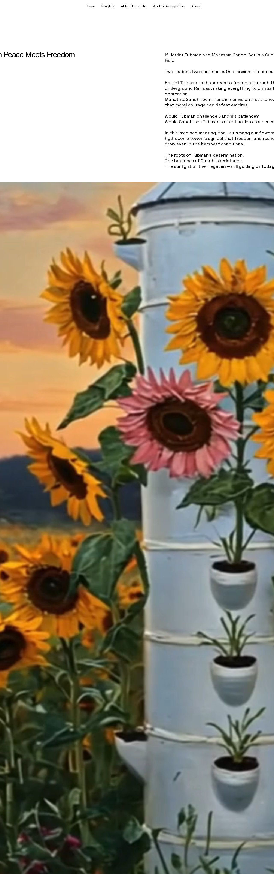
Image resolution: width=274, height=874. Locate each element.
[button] (168, 6)
